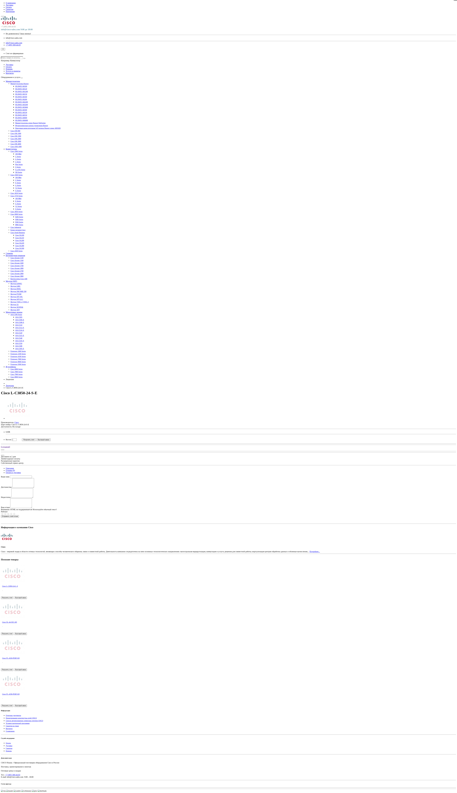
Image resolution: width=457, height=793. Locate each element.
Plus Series (19, 164)
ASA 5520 (18, 333)
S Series (18, 167)
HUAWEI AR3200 (21, 105)
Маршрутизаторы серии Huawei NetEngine (30, 123)
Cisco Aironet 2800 (16, 273)
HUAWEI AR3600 (21, 107)
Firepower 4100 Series (18, 356)
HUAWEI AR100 (21, 86)
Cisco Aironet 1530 (16, 258)
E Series (18, 183)
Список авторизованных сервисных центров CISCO (24, 721)
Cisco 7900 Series (16, 374)
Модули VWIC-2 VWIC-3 (19, 302)
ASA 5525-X (19, 335)
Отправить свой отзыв (10, 516)
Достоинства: (6, 487)
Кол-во (8, 440)
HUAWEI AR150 (21, 94)
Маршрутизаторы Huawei (19, 84)
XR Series (18, 172)
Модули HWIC (15, 289)
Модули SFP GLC (16, 299)
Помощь (9, 69)
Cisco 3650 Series (16, 193)
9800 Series (19, 225)
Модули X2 (14, 304)
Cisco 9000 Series (16, 214)
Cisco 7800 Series (16, 372)
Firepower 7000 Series (18, 359)
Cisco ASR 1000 (16, 146)
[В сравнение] (455, 0)
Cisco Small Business (17, 233)
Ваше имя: (5, 477)
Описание (10, 468)
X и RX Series (20, 170)
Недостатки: (6, 497)
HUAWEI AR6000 (21, 120)
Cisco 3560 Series (16, 175)
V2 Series (18, 188)
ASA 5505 (18, 317)
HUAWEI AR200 (21, 99)
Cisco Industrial (15, 227)
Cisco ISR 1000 (15, 133)
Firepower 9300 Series (18, 364)
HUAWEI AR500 (21, 110)
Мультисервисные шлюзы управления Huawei (31, 126)
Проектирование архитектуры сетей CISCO (21, 718)
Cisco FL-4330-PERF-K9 (11, 694)
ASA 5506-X (19, 320)
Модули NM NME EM (18, 291)
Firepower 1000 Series (18, 351)
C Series (18, 157)
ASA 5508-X (19, 322)
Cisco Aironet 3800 (16, 276)
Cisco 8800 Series (16, 377)
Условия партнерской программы (18, 723)
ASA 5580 (18, 346)
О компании (11, 3)
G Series (18, 159)
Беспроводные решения (15, 255)
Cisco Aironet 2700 (16, 271)
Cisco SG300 (19, 246)
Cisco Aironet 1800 (16, 268)
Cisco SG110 (19, 238)
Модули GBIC (15, 286)
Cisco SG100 (19, 235)
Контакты (10, 73)
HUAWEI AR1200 (21, 91)
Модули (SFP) (11, 281)
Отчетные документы (13, 715)
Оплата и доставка (13, 473)
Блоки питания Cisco (17, 230)
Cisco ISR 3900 (15, 141)
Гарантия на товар (12, 726)
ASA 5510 (18, 325)
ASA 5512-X (19, 328)
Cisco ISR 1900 (15, 136)
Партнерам (10, 11)
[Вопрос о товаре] (2, 449)
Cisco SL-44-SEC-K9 (9, 622)
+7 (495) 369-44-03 (12, 775)
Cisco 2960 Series (16, 151)
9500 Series (19, 222)
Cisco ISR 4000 (15, 144)
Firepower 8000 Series (18, 362)
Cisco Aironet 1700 (16, 266)
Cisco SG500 (19, 248)
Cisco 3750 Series (16, 196)
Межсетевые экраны (14, 312)
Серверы (9, 253)
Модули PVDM (15, 294)
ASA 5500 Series (16, 314)
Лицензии (10, 386)
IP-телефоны (11, 367)
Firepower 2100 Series (18, 354)
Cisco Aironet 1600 (16, 263)
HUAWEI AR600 (21, 118)
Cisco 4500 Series (16, 251)
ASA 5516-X (19, 330)
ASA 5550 (18, 343)
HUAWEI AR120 (21, 89)
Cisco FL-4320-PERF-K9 (11, 658)
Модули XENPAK (16, 307)
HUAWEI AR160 (21, 97)
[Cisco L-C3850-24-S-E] (18, 418)
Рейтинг (4, 512)
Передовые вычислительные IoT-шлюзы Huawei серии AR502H (38, 128)
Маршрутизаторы (13, 81)
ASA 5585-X (19, 349)
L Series (18, 162)
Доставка (9, 5)
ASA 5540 (18, 338)
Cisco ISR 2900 (15, 139)
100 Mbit (18, 154)
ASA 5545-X (19, 341)
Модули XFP (15, 310)
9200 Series (19, 217)
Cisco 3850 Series (16, 212)
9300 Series (19, 219)
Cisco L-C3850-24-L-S (10, 586)
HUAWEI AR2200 (21, 102)
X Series (18, 191)
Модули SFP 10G (16, 297)
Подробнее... (315, 552)
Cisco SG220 (19, 243)
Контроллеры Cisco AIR (18, 279)
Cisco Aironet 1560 (16, 260)
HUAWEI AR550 (21, 115)
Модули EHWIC (16, 284)
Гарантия (9, 9)
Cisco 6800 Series (16, 369)
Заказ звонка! (18, 34)
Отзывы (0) (10, 470)
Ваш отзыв (5, 507)
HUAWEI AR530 (21, 112)
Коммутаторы (11, 149)
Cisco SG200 (19, 240)
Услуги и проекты (13, 71)
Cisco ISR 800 (15, 131)
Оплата (9, 7)
